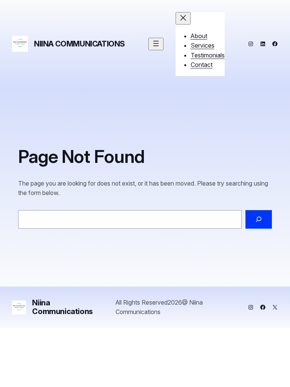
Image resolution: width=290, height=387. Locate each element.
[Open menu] (156, 44)
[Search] (258, 219)
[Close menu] (183, 18)
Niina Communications (79, 43)
